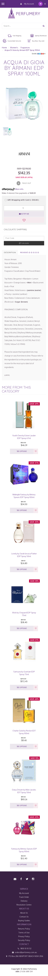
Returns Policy (24, 929)
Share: (35, 54)
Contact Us (24, 917)
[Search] (43, 26)
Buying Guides (24, 920)
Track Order (24, 897)
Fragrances (25, 47)
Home (4, 47)
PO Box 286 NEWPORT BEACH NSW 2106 (25, 956)
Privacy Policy (24, 936)
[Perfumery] (24, 13)
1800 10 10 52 (25, 948)
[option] (24, 103)
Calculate (25, 243)
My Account (29, 4)
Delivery (24, 901)
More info (19, 189)
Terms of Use (24, 932)
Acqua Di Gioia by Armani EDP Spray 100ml (22, 50)
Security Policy (24, 940)
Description (10, 252)
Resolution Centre (24, 905)
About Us (24, 913)
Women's (14, 47)
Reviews (24, 252)
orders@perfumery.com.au (26, 952)
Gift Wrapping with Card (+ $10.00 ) (23, 200)
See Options (22, 451)
